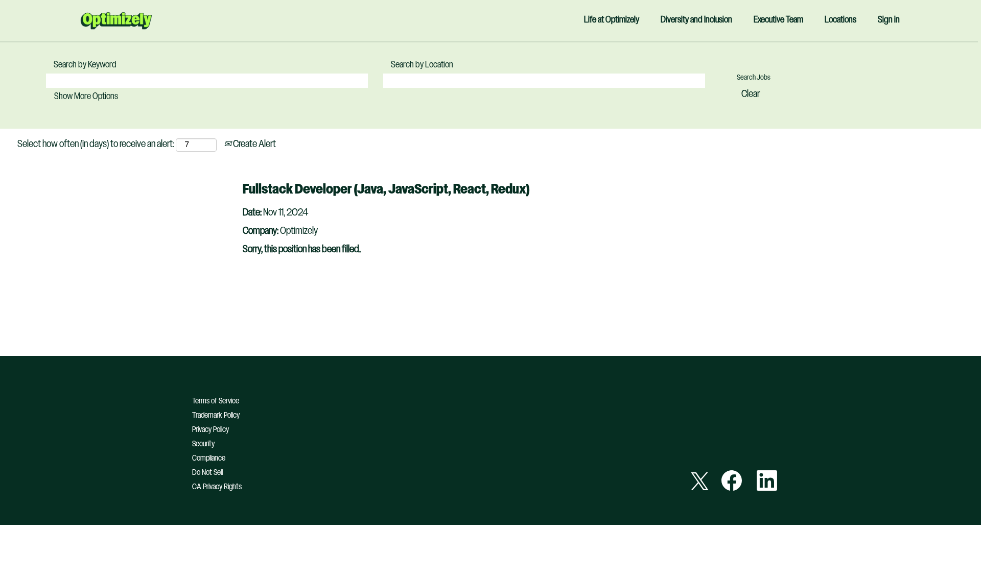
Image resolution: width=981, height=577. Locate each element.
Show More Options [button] (86, 97)
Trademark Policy (216, 415)
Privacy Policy (210, 429)
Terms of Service (215, 401)
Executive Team (778, 20)
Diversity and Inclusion (696, 20)
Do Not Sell (207, 472)
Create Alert (253, 144)
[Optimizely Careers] (116, 20)
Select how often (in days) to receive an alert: (95, 144)
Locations (840, 20)
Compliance (208, 458)
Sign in (889, 20)
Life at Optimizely (611, 20)
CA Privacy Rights (217, 487)
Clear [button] (750, 94)
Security (203, 444)
